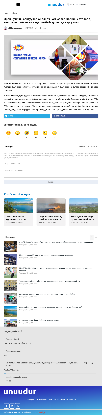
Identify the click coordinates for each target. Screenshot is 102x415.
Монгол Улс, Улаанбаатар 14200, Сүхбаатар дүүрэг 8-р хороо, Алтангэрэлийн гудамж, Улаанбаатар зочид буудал (49, 364)
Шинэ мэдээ (10, 237)
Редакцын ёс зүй (12, 339)
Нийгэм (14, 13)
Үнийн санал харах (13, 351)
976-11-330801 (12, 381)
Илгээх (51, 182)
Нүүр (6, 13)
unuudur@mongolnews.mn (16, 377)
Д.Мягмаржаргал (15, 28)
